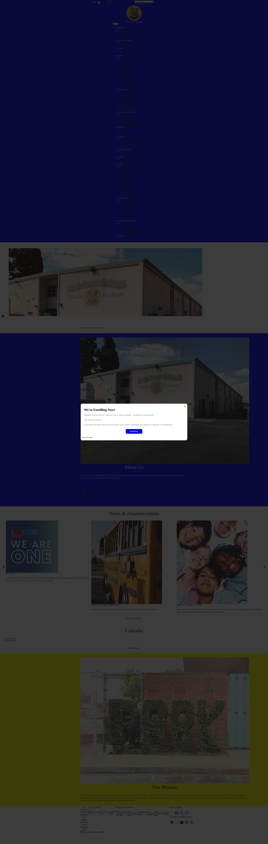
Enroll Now (134, 431)
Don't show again (87, 437)
